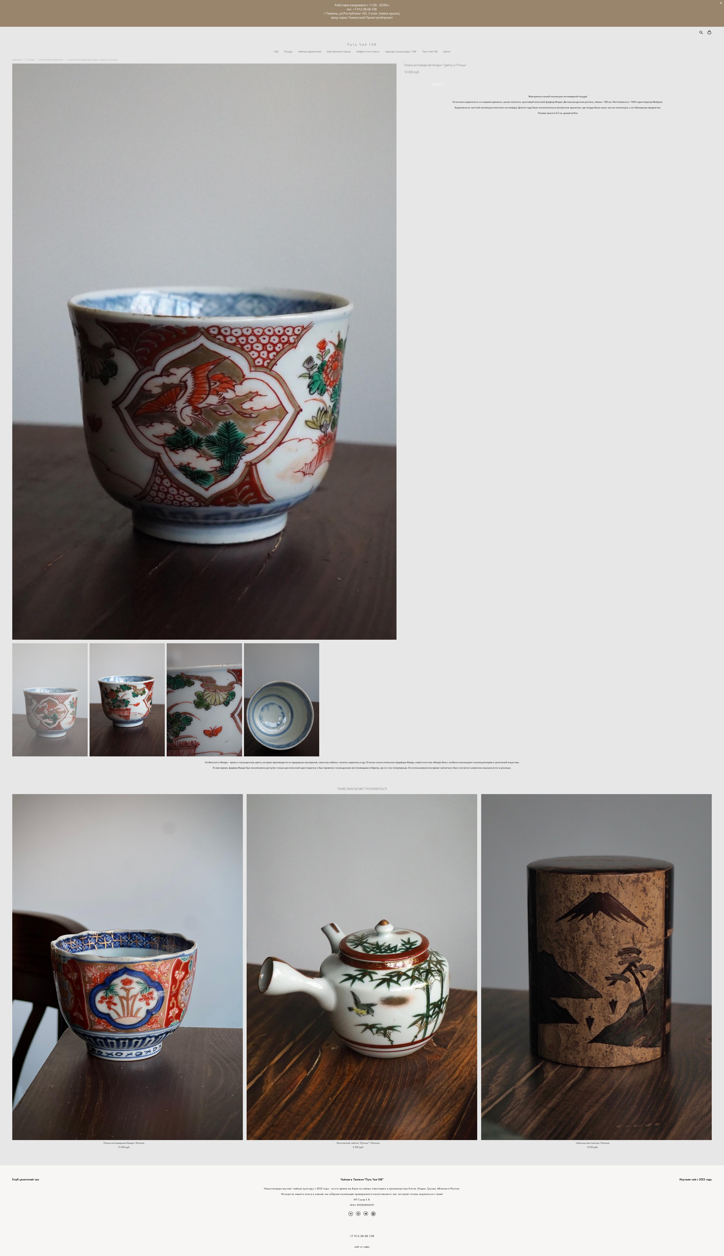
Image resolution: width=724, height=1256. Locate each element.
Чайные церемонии (309, 51)
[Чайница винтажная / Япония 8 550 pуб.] (596, 967)
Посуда (288, 51)
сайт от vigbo (362, 1247)
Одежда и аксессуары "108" (401, 51)
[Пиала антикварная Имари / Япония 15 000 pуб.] (127, 967)
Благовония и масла (338, 51)
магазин (17, 59)
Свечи (446, 51)
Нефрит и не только (368, 51)
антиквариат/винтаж (51, 59)
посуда (30, 59)
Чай (276, 51)
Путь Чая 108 (362, 44)
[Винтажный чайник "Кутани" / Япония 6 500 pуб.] (362, 967)
